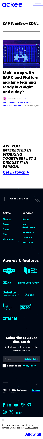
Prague (6, 229)
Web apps (27, 237)
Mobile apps (24, 102)
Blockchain (27, 242)
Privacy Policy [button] (29, 365)
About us (7, 219)
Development (10, 102)
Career (6, 224)
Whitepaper (8, 239)
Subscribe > (31, 359)
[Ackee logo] (12, 4)
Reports (18, 106)
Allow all (33, 434)
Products (8, 106)
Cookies (36, 390)
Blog (5, 234)
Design (25, 219)
